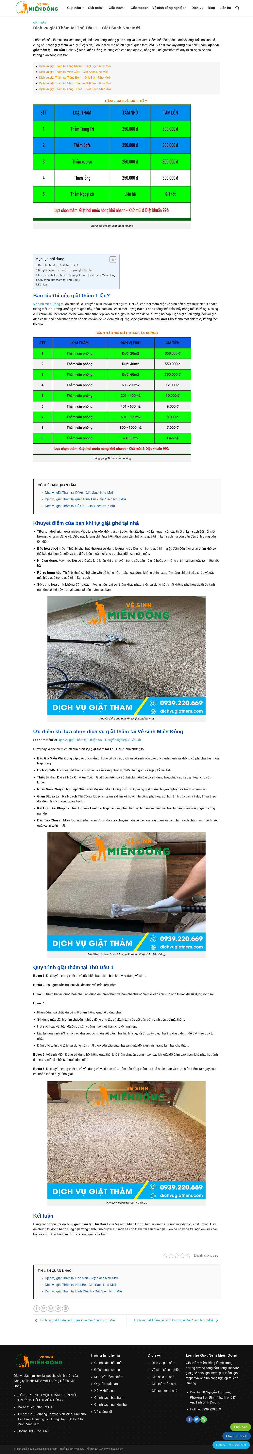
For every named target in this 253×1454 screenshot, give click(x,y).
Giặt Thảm (39, 23)
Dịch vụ (197, 8)
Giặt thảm (116, 8)
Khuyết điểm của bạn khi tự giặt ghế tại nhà (65, 270)
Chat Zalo (240, 1427)
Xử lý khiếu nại (104, 1390)
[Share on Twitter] (44, 1308)
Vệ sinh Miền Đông (46, 304)
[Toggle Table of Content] (111, 259)
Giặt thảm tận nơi (164, 1383)
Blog (211, 8)
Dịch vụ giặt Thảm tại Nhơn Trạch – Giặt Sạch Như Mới (75, 83)
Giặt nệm (74, 8)
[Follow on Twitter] (196, 1419)
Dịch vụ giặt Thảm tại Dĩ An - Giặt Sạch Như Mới (79, 492)
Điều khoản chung (107, 1369)
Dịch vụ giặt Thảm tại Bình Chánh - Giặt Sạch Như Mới (83, 1291)
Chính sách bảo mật (108, 1363)
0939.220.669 (39, 1431)
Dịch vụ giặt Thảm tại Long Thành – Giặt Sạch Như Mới (75, 89)
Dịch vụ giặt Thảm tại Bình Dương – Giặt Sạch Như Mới (174, 1320)
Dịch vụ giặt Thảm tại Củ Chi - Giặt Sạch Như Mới (80, 506)
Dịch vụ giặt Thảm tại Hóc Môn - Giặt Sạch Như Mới (81, 1278)
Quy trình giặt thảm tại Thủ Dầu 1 (59, 279)
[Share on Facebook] (36, 1308)
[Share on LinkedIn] (65, 1308)
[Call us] (203, 1419)
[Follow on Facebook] (189, 1419)
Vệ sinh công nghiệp (168, 8)
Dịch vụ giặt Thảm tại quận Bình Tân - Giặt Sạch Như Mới (85, 499)
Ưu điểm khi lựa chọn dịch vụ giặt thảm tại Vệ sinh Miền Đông (76, 275)
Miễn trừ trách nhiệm (108, 1377)
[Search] (237, 8)
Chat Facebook (236, 1436)
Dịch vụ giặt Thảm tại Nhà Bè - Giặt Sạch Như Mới (80, 1285)
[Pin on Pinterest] (58, 1308)
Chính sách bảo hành (109, 1397)
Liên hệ (225, 8)
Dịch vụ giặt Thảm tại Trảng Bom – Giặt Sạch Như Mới (74, 77)
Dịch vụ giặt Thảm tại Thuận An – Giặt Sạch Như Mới (77, 1320)
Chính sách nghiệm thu (110, 1404)
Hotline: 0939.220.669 (231, 1445)
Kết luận (43, 284)
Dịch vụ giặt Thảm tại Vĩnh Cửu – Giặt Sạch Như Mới (73, 71)
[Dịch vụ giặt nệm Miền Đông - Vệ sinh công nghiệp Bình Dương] (37, 8)
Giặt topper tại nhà (164, 1390)
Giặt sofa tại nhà (163, 1377)
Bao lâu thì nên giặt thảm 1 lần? (58, 265)
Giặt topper (139, 8)
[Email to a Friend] (51, 1308)
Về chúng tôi (103, 1411)
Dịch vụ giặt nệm (163, 1363)
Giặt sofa (95, 8)
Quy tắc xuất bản (106, 1383)
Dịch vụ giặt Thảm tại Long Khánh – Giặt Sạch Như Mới (75, 66)
